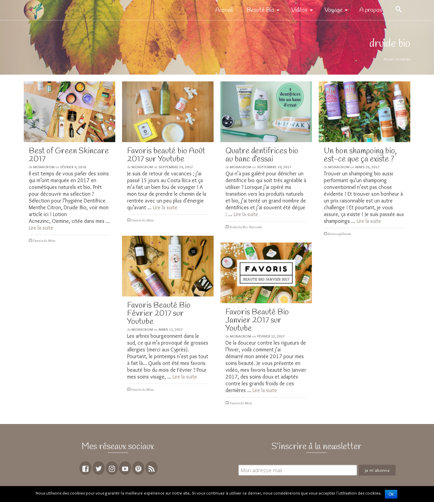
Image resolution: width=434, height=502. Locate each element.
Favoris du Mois (44, 240)
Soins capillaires (339, 234)
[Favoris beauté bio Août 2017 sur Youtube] (168, 111)
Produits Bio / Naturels (246, 227)
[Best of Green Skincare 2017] (69, 111)
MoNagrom (44, 167)
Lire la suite (41, 228)
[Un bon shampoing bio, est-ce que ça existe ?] (364, 111)
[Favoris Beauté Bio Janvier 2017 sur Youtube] (266, 273)
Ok (391, 494)
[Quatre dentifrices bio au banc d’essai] (266, 111)
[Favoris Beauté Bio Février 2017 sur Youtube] (168, 266)
